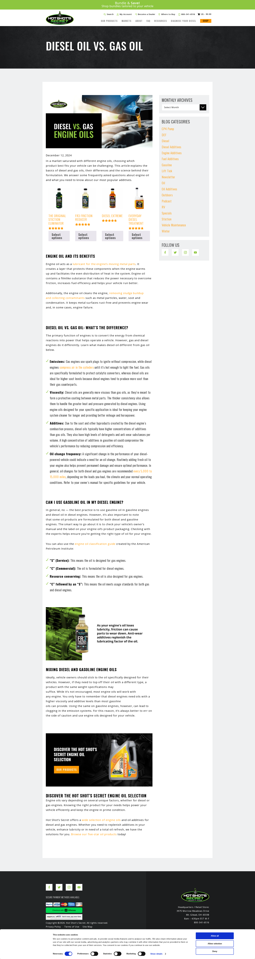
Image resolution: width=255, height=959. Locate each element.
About (139, 21)
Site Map (87, 926)
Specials (167, 213)
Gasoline (167, 164)
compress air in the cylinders (77, 367)
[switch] (94, 954)
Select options (57, 236)
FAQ (148, 21)
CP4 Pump (168, 128)
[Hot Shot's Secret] (60, 18)
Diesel (165, 140)
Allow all (215, 936)
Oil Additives (169, 189)
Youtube (195, 251)
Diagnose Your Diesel (183, 21)
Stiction (166, 219)
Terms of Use (71, 926)
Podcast (167, 201)
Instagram (185, 251)
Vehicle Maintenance (174, 225)
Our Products (109, 21)
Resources (160, 21)
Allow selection (215, 943)
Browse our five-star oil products (94, 834)
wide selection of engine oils (101, 820)
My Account (126, 14)
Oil (163, 182)
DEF (164, 134)
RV (163, 207)
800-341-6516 (188, 14)
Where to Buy (168, 14)
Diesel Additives (171, 146)
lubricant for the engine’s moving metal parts (104, 264)
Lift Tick (167, 170)
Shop (206, 20)
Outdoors (167, 194)
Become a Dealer (146, 14)
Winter (166, 231)
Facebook (165, 251)
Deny (214, 951)
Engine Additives (172, 152)
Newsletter (168, 176)
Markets (126, 21)
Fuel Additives (170, 158)
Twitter (175, 251)
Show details (156, 954)
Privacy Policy (53, 926)
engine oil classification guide (95, 544)
